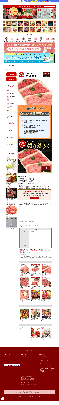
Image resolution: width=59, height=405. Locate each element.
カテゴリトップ (20, 66)
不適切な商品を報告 (32, 221)
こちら (31, 252)
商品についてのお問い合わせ (24, 221)
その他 (23, 66)
